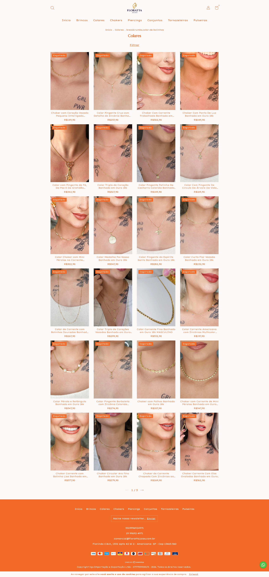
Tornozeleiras (178, 20)
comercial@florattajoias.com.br (134, 538)
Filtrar (134, 45)
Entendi (193, 574)
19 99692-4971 (134, 533)
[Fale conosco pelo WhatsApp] (263, 564)
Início (66, 20)
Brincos (82, 20)
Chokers (116, 20)
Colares (98, 20)
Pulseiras (200, 20)
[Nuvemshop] (134, 562)
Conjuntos (154, 20)
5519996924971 (134, 528)
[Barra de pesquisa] (53, 8)
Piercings (135, 20)
